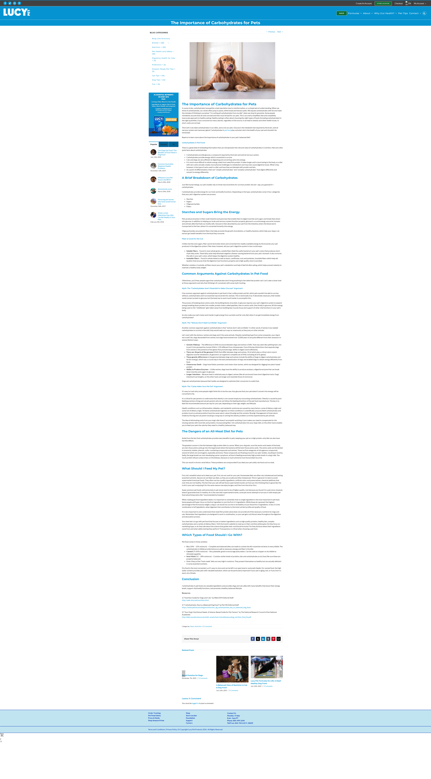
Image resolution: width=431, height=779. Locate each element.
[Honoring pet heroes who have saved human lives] (153, 200)
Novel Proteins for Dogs (192, 675)
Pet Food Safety (154, 715)
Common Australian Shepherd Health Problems (165, 166)
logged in (195, 703)
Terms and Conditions (156, 729)
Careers (189, 723)
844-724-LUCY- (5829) (244, 723)
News (192, 626)
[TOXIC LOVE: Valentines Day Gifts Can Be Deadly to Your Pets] (153, 213)
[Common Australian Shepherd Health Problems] (153, 164)
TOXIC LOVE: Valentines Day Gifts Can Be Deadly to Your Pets (166, 216)
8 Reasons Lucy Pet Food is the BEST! (165, 178)
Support (189, 720)
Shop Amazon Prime (156, 720)
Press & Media (154, 718)
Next (279, 32)
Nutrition (198, 626)
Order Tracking (154, 713)
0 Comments (207, 626)
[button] (424, 13)
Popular (153, 144)
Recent (164, 144)
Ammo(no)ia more (165, 189)
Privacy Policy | (172, 729)
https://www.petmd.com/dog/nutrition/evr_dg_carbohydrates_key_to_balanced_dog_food (216, 607)
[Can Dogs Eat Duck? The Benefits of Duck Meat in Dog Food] (153, 150)
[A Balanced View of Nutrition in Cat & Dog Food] (232, 657)
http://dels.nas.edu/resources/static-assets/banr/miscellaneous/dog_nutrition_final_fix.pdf (216, 617)
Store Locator (191, 715)
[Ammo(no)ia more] (153, 189)
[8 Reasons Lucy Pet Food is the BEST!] (153, 178)
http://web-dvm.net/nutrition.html (195, 600)
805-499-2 (237, 720)
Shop (188, 713)
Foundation (190, 718)
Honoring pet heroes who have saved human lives (167, 201)
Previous (271, 32)
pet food (227, 130)
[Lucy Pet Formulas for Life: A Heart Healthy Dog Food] (267, 657)
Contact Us (231, 713)
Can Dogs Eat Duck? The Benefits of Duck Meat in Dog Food (167, 152)
